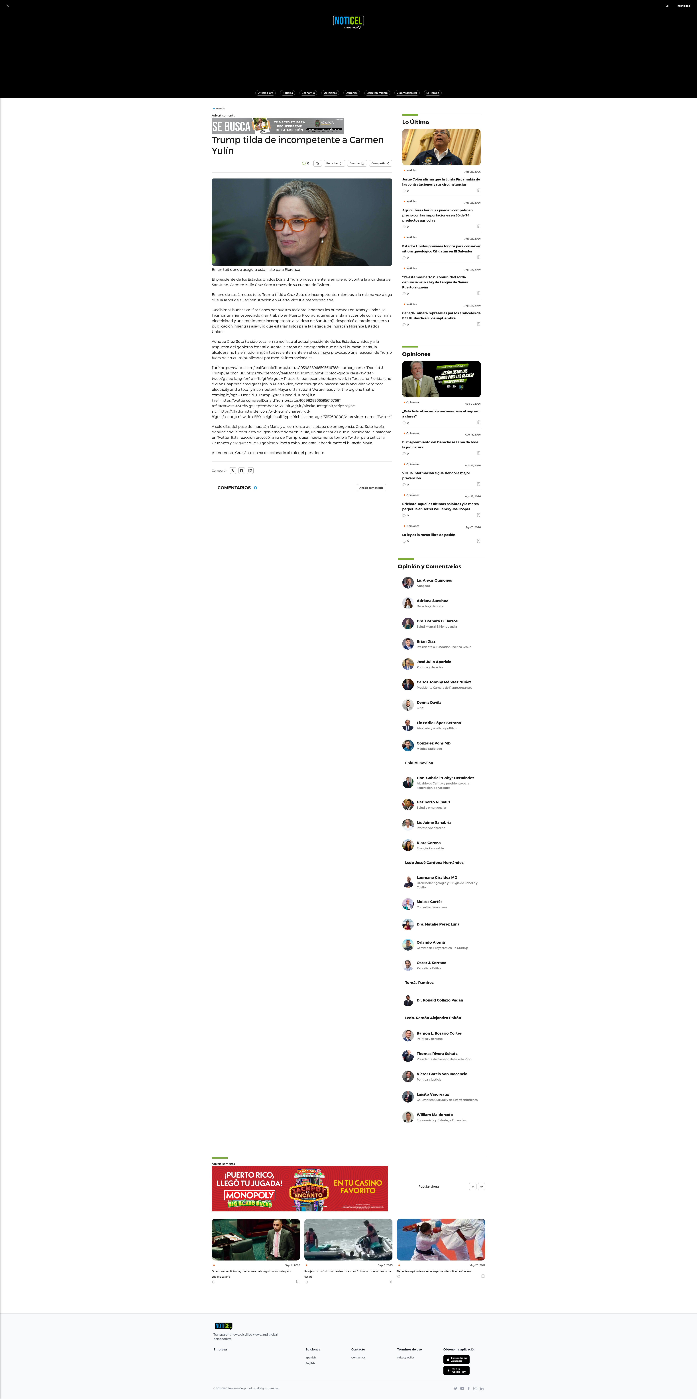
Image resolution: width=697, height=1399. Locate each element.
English (310, 1363)
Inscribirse (683, 5)
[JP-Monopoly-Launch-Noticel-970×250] (300, 1188)
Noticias (287, 92)
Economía (308, 92)
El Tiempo (432, 92)
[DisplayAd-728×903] (302, 126)
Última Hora (265, 92)
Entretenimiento (377, 92)
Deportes (352, 92)
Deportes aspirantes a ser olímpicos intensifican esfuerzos (249, 1271)
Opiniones (330, 92)
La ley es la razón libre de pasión (428, 535)
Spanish (310, 1357)
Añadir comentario (371, 487)
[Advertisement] (348, 57)
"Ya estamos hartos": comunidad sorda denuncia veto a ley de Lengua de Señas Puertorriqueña (435, 282)
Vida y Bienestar (407, 92)
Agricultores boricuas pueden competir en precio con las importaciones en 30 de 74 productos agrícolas (437, 215)
